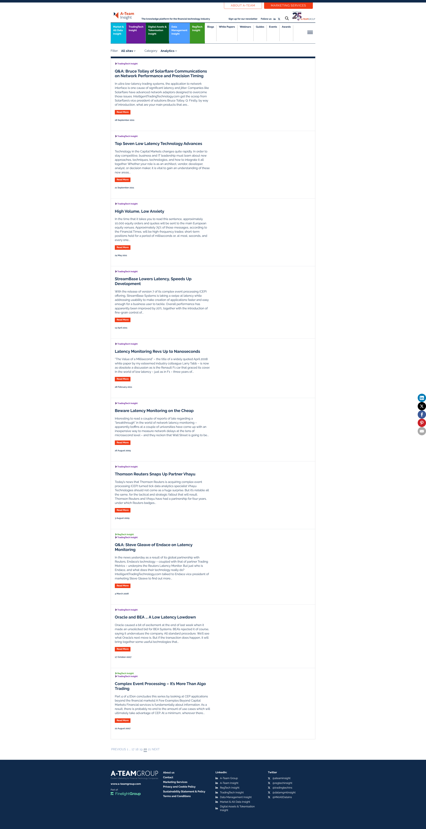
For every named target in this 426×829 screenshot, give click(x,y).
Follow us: (266, 19)
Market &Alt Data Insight (118, 30)
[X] (422, 406)
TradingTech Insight (136, 28)
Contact (168, 777)
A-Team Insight (229, 783)
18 (136, 749)
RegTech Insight (197, 28)
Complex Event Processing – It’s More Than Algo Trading (160, 686)
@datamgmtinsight (284, 792)
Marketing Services (288, 5)
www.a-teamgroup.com (126, 783)
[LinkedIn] (422, 398)
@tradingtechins (282, 787)
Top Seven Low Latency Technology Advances (158, 143)
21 (149, 749)
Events (273, 26)
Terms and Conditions (177, 796)
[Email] (422, 431)
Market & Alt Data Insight (235, 801)
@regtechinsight (282, 783)
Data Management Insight (179, 30)
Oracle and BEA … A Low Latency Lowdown (155, 617)
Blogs (210, 26)
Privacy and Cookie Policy (179, 786)
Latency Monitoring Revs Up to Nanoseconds (157, 351)
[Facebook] (422, 414)
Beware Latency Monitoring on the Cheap (154, 410)
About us (168, 772)
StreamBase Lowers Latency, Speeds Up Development (153, 281)
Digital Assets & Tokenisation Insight (157, 30)
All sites (127, 51)
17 (133, 749)
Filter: (114, 51)
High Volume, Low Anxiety (139, 211)
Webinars (245, 26)
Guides (260, 26)
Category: (151, 51)
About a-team (243, 5)
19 (140, 749)
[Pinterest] (422, 423)
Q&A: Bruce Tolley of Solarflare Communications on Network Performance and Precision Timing (161, 73)
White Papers (227, 26)
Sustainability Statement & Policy (184, 791)
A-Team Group (229, 778)
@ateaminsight (281, 778)
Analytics (168, 51)
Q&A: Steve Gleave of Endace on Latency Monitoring (153, 547)
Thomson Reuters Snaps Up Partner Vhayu (155, 474)
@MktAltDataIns (282, 797)
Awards (286, 26)
